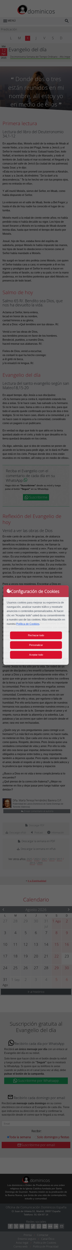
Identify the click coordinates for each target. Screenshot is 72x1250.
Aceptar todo (36, 654)
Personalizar (36, 645)
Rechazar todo (36, 635)
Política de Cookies (27, 623)
